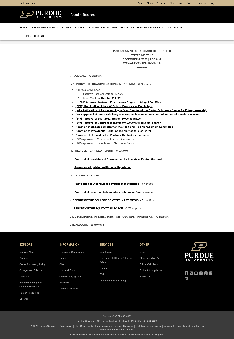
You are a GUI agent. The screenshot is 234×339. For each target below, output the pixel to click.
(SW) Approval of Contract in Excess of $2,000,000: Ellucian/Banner (118, 122)
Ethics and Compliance (71, 251)
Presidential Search (33, 36)
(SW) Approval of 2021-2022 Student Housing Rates (108, 118)
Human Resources (29, 292)
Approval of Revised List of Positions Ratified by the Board (112, 135)
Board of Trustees (83, 14)
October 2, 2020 (111, 98)
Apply (141, 3)
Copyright (168, 326)
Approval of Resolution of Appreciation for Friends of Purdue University (119, 159)
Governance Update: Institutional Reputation (102, 167)
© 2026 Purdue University (44, 326)
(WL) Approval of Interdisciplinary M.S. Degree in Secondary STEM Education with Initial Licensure (138, 114)
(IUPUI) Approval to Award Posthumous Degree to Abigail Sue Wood (119, 102)
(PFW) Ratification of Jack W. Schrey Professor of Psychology (114, 106)
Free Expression (103, 326)
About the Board (43, 27)
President (161, 3)
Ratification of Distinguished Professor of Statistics (106, 184)
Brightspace (106, 251)
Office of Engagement (70, 276)
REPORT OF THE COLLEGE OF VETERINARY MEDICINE (108, 200)
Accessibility (66, 326)
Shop (172, 3)
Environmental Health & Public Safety (116, 260)
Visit (181, 3)
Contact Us (174, 27)
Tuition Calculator (68, 288)
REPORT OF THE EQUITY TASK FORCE (98, 208)
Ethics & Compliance (151, 270)
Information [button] (69, 244)
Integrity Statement (124, 326)
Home (23, 27)
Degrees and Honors (145, 27)
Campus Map (26, 251)
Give (189, 3)
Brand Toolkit (183, 326)
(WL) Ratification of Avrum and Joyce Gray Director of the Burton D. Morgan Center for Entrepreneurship (141, 110)
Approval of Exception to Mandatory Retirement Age (107, 192)
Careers (23, 258)
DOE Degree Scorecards (148, 326)
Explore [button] (25, 244)
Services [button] (106, 244)
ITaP (102, 274)
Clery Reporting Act (150, 258)
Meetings (118, 27)
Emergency (200, 3)
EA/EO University (84, 326)
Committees (97, 27)
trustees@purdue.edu (112, 334)
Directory (24, 276)
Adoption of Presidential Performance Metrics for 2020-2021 (113, 131)
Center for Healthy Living (32, 264)
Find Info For (26, 3)
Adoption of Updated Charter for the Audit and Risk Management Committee (124, 127)
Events (62, 258)
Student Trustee (72, 27)
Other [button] (144, 244)
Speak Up (145, 276)
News (150, 3)
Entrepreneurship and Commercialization (30, 284)
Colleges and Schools (30, 270)
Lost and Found (67, 270)
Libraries (23, 298)
